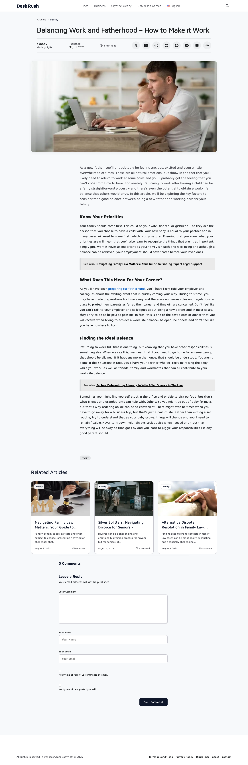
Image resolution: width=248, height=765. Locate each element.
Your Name (65, 632)
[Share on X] (136, 45)
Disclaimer (203, 756)
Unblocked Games (149, 5)
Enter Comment (67, 591)
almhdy (42, 43)
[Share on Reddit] (166, 45)
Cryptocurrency (121, 5)
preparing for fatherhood (126, 288)
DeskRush (28, 6)
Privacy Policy (184, 756)
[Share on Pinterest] (177, 45)
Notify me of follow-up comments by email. (83, 674)
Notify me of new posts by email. (77, 689)
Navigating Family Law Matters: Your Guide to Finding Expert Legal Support (60, 527)
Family (54, 19)
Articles (41, 19)
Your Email (65, 651)
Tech (85, 5)
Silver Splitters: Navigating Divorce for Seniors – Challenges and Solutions (121, 527)
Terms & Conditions (161, 756)
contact (226, 756)
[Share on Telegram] (187, 45)
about (215, 756)
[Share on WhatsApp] (156, 45)
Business (99, 5)
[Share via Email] (197, 45)
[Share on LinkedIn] (146, 45)
